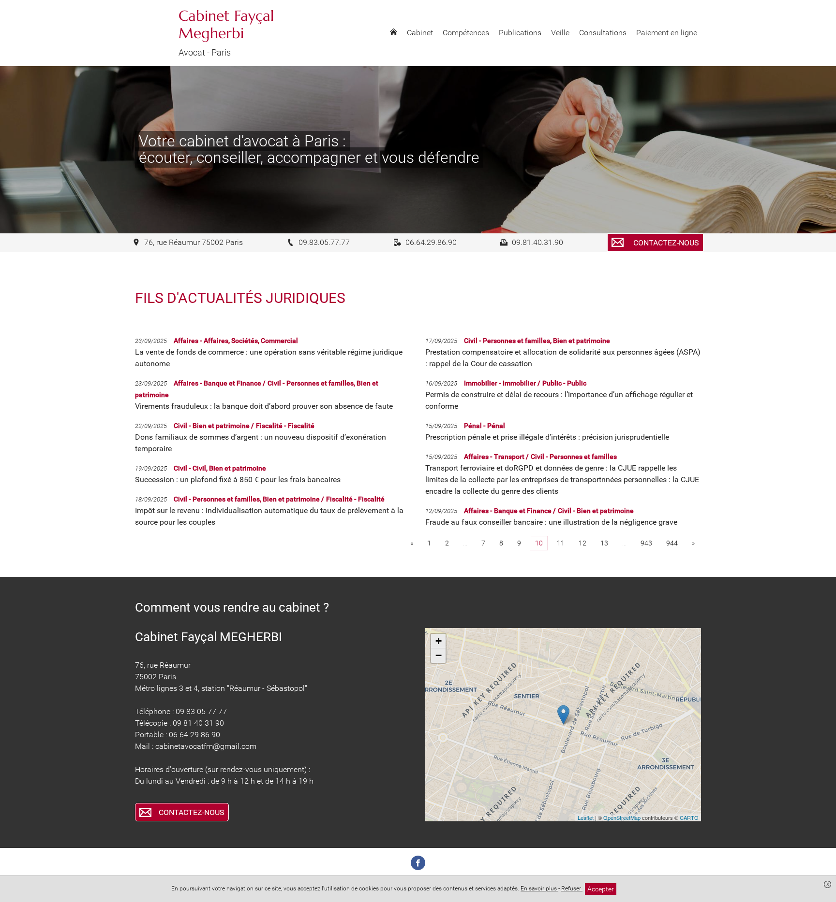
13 (604, 543)
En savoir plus (539, 888)
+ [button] (438, 641)
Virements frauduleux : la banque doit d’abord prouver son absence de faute (264, 406)
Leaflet (586, 817)
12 (582, 543)
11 (561, 543)
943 (646, 543)
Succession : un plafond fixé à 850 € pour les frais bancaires (238, 479)
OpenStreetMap (622, 817)
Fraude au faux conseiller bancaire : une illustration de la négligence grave (551, 522)
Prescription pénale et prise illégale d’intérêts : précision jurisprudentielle (547, 437)
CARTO (689, 817)
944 (672, 543)
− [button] (438, 655)
